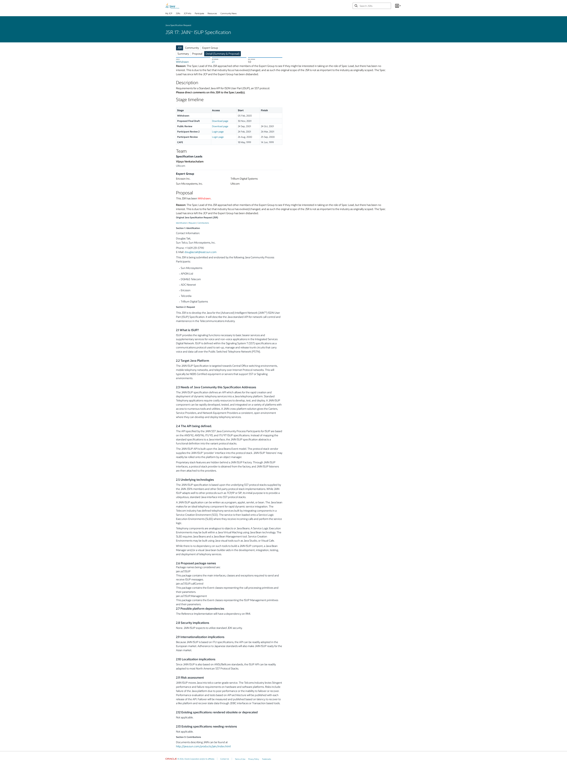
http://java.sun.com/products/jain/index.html (203, 746)
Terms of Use (240, 759)
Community (192, 47)
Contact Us (224, 759)
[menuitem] (168, 14)
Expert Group (210, 47)
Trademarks (266, 759)
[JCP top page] (172, 6)
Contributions (203, 223)
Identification (181, 223)
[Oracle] (171, 759)
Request (192, 223)
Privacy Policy (253, 759)
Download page (220, 120)
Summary (183, 53)
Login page (218, 131)
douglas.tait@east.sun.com (200, 252)
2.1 (213, 62)
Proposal (197, 53)
